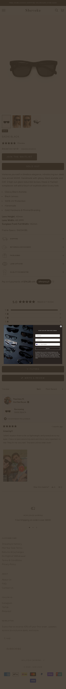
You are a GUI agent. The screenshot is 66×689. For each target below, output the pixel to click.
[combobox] (37, 344)
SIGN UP (48, 348)
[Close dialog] (61, 326)
